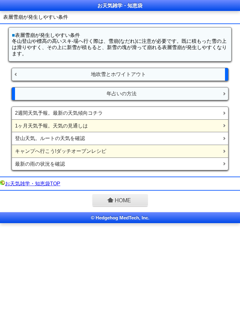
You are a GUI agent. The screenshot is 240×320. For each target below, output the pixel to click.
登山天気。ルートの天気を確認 (50, 138)
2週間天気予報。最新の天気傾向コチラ (59, 113)
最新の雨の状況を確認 (40, 164)
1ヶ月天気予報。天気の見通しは (51, 125)
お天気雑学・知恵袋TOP (32, 183)
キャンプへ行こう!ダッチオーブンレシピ (60, 151)
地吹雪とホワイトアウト (118, 74)
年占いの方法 (122, 93)
